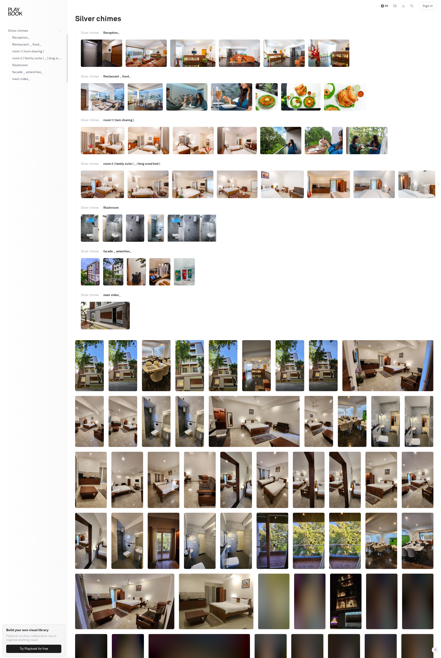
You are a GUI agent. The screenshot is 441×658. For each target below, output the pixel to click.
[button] (122, 421)
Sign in (428, 6)
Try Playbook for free (34, 648)
